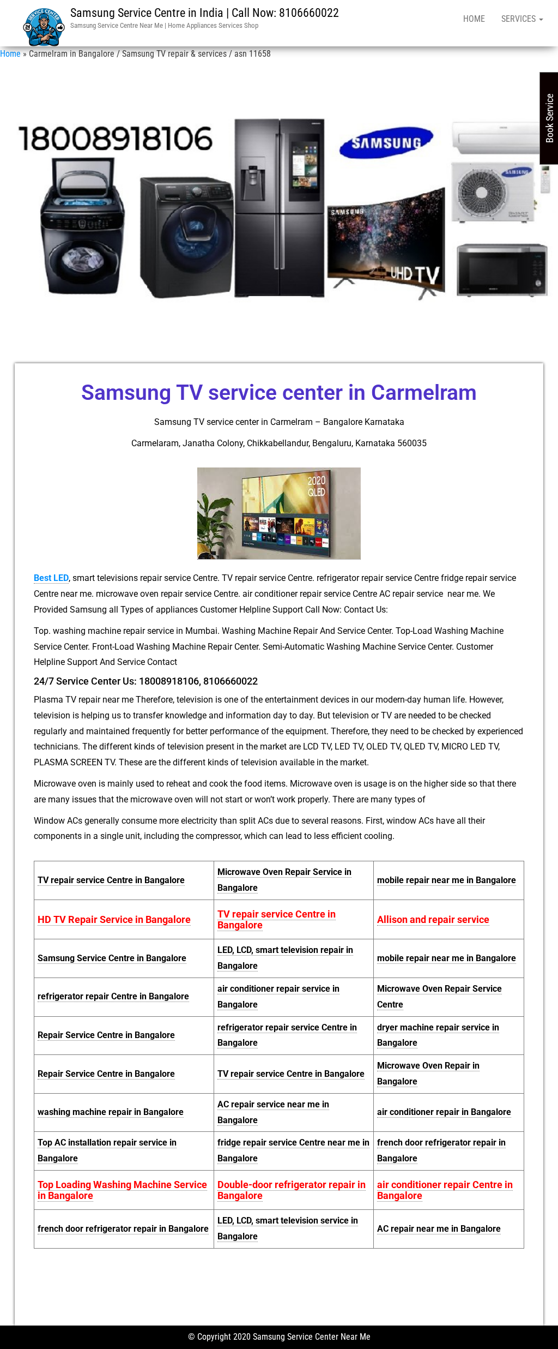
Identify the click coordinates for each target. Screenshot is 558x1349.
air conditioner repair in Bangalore (444, 1112)
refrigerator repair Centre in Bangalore (113, 996)
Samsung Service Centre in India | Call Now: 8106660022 (204, 13)
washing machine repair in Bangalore (111, 1112)
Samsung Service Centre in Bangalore (112, 958)
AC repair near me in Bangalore (439, 1229)
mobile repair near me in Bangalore (446, 880)
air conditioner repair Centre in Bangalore (445, 1190)
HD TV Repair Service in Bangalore (114, 919)
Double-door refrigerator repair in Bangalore (291, 1190)
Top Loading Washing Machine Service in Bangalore (122, 1190)
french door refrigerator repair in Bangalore (123, 1229)
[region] (279, 207)
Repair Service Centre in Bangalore (106, 1035)
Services (519, 19)
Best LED (51, 578)
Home (474, 19)
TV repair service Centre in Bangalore (111, 880)
